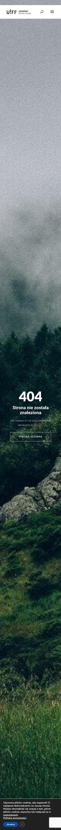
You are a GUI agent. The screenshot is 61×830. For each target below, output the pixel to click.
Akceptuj (11, 824)
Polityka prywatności (14, 818)
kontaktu (38, 425)
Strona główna (30, 436)
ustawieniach (10, 815)
